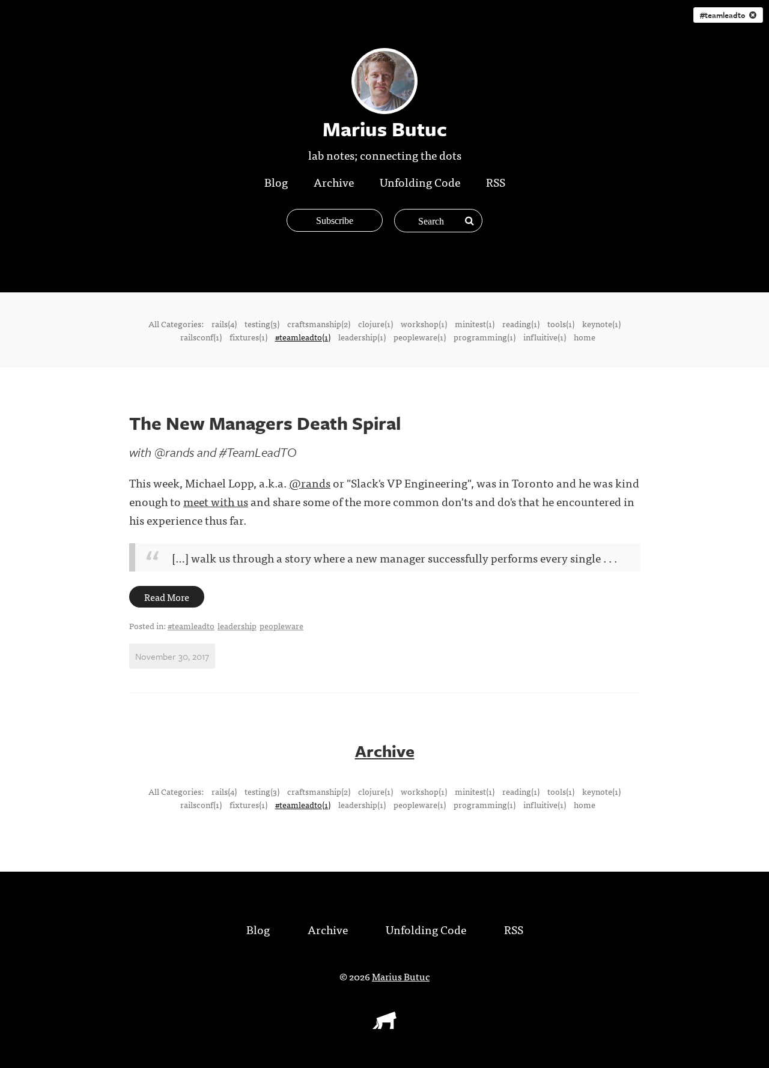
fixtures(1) (248, 336)
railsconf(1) (201, 336)
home (584, 336)
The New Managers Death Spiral (265, 423)
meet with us (215, 501)
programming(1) (484, 336)
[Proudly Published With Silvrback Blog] (384, 1025)
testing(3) (262, 323)
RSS (495, 181)
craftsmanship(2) (318, 323)
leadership (237, 625)
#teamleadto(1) (302, 336)
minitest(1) (474, 323)
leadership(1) (362, 336)
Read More (166, 597)
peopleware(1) (420, 336)
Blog (276, 181)
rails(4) (224, 323)
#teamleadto (724, 15)
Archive (334, 181)
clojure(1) (375, 323)
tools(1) (560, 323)
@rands (309, 482)
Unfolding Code (420, 181)
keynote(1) (601, 323)
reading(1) (521, 323)
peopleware (281, 625)
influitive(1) (544, 336)
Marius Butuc (401, 976)
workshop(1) (424, 323)
